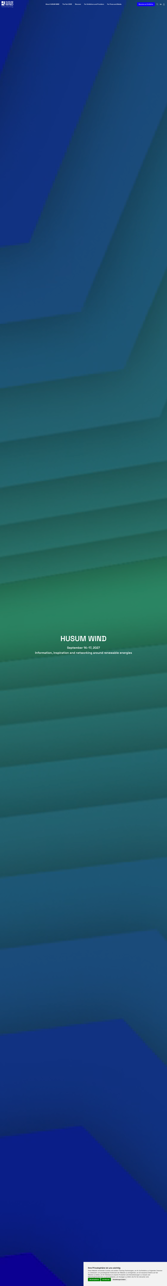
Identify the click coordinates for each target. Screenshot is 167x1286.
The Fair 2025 (67, 4)
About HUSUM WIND (52, 4)
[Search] (157, 4)
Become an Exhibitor (146, 4)
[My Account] (164, 4)
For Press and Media (114, 4)
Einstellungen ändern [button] (119, 1279)
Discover (78, 4)
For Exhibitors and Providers (94, 4)
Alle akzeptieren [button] (94, 1279)
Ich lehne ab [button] (105, 1279)
